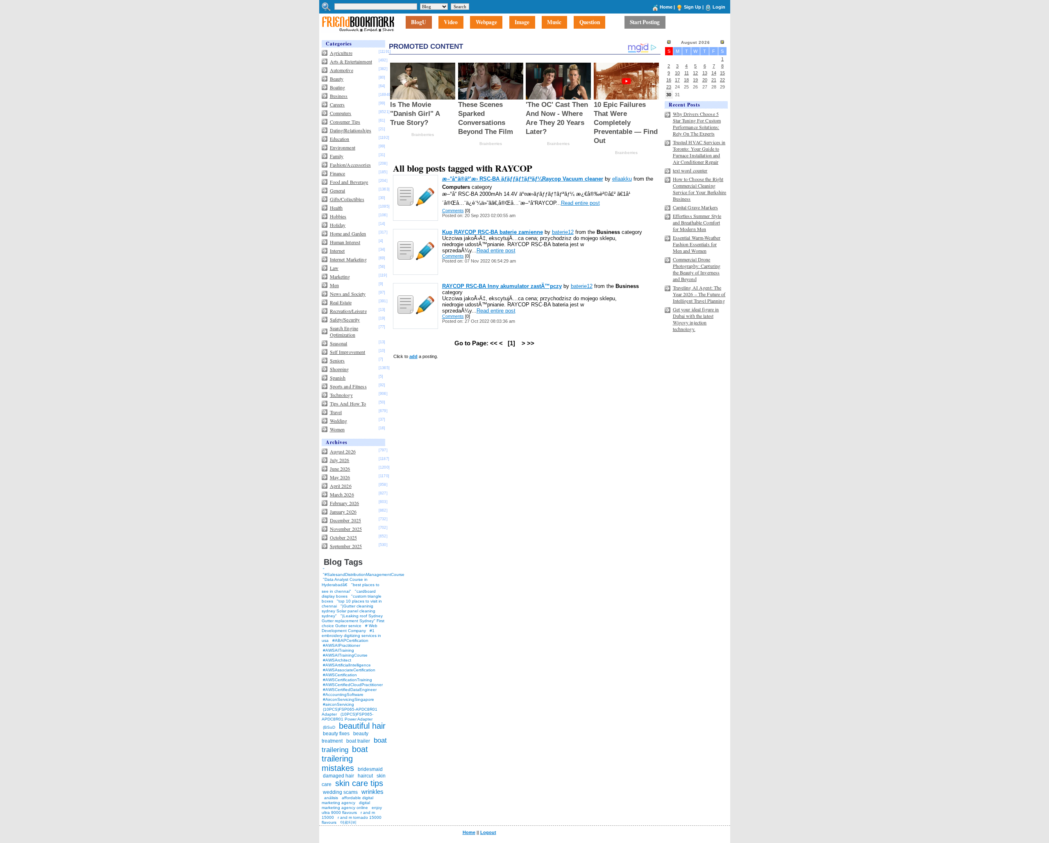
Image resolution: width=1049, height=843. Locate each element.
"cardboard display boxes (349, 593)
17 (677, 79)
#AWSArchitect (337, 660)
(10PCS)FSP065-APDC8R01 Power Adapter (347, 716)
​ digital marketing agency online (346, 805)
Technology (341, 395)
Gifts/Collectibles (347, 199)
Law (334, 268)
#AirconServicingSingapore (348, 699)
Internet (337, 250)
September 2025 (346, 546)
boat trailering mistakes (345, 759)
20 (704, 79)
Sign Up (692, 7)
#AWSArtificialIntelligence (347, 665)
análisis (330, 797)
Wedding (338, 420)
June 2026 (340, 468)
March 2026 (342, 494)
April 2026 (341, 486)
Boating (337, 87)
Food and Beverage (349, 182)
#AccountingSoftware (343, 694)
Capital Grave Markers (695, 207)
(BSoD (329, 727)
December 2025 (345, 520)
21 (713, 79)
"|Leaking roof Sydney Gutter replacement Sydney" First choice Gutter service (353, 621)
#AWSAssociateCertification (349, 670)
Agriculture (341, 53)
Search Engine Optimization (344, 331)
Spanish (338, 377)
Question (589, 22)
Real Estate (341, 302)
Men (334, 285)
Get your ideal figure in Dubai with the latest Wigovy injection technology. (696, 319)
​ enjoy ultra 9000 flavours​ (352, 810)
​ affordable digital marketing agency (347, 800)
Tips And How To (348, 403)
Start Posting (645, 22)
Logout (488, 832)
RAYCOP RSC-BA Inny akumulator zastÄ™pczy (502, 286)
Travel (336, 412)
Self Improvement (348, 352)
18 (686, 79)
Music (554, 22)
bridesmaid (370, 769)
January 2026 (343, 511)
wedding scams (340, 792)
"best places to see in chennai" (350, 588)
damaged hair (338, 776)
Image (522, 22)
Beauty (337, 78)
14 (713, 72)
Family (337, 156)
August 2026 (343, 451)
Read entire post (580, 203)
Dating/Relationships (350, 130)
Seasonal (338, 343)
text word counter (690, 170)
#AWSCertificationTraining (347, 680)
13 (704, 72)
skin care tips (359, 783)
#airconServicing (338, 704)
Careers (337, 104)
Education (340, 139)
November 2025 (346, 529)
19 (695, 79)
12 (695, 72)
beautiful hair (362, 725)
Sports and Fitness (348, 386)
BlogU (418, 22)
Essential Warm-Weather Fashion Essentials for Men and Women (697, 244)
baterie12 (563, 232)
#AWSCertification (340, 675)
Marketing (340, 276)
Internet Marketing (348, 259)
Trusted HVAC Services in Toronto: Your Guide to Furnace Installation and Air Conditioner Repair (699, 152)
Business (339, 96)
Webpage (486, 22)
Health (336, 207)
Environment (342, 147)
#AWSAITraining (338, 650)
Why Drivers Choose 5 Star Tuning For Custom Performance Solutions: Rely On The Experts (697, 124)
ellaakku (622, 179)
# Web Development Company (349, 628)
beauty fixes (336, 733)
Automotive (341, 70)
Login (719, 7)
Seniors (337, 360)
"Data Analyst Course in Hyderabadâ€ (345, 582)
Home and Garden (348, 233)
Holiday (338, 225)
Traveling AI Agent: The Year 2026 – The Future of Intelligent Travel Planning (699, 294)
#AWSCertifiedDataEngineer (350, 689)
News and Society (348, 293)
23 (668, 86)
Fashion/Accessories (350, 164)
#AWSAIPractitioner (341, 645)
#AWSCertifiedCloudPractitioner (353, 684)
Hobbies (338, 216)
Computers (341, 113)
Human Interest (345, 242)
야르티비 (348, 822)
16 (668, 79)
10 (677, 72)
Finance (337, 173)
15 (722, 72)
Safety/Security (345, 319)
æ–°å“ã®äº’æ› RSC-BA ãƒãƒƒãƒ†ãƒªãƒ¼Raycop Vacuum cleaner (522, 179)
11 (686, 72)
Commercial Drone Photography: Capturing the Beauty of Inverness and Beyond (697, 269)
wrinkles (372, 791)
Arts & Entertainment (351, 61)
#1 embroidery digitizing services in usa (351, 635)
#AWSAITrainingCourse (345, 655)
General (337, 190)
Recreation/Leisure (348, 311)
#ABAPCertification (350, 640)
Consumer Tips (345, 121)
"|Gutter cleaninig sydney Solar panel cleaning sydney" (348, 611)
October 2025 (343, 537)
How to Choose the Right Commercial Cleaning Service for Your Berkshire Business (700, 189)
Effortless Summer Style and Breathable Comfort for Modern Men (697, 222)
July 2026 (340, 460)
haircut (365, 776)
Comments (453, 210)
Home (666, 7)
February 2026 (344, 503)
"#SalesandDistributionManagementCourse (363, 574)
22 (722, 79)
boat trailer (358, 741)
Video (451, 22)
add (413, 356)
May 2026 (340, 477)
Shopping (339, 369)
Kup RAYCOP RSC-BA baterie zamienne (492, 232)
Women (337, 429)
